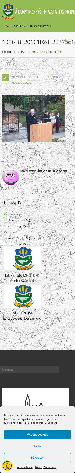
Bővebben (37, 457)
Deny (37, 446)
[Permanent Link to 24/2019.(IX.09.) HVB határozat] (5, 233)
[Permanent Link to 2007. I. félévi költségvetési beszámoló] (22, 308)
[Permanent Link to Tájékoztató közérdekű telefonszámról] (22, 270)
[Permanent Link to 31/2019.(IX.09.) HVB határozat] (5, 215)
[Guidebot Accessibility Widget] (7, 465)
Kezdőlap (8, 52)
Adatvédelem (25, 467)
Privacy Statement (45, 467)
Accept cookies (37, 434)
